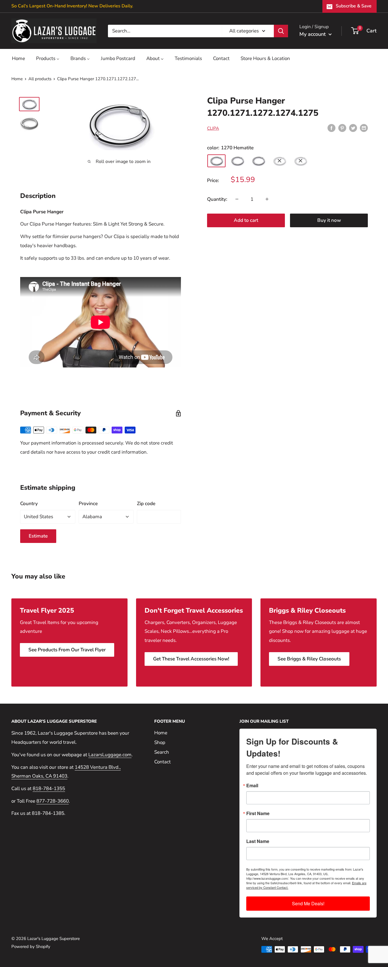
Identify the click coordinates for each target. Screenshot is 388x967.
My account (313, 34)
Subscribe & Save (354, 6)
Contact (162, 762)
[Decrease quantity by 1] (237, 199)
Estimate (38, 536)
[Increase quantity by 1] (267, 199)
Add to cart (246, 220)
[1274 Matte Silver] (279, 160)
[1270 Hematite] (216, 160)
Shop (159, 742)
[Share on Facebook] (331, 127)
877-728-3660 (52, 801)
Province (88, 503)
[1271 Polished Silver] (237, 160)
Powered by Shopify (30, 946)
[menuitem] (18, 58)
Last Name (257, 841)
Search (161, 752)
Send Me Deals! (308, 903)
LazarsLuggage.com (110, 754)
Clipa (213, 128)
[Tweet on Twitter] (353, 127)
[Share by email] (364, 127)
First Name (258, 813)
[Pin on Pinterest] (342, 127)
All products (39, 79)
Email (252, 785)
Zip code (146, 503)
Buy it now (329, 220)
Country (29, 503)
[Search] (281, 30)
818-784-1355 (49, 788)
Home (17, 79)
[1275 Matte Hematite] (300, 160)
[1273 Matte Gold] (258, 160)
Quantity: (217, 199)
